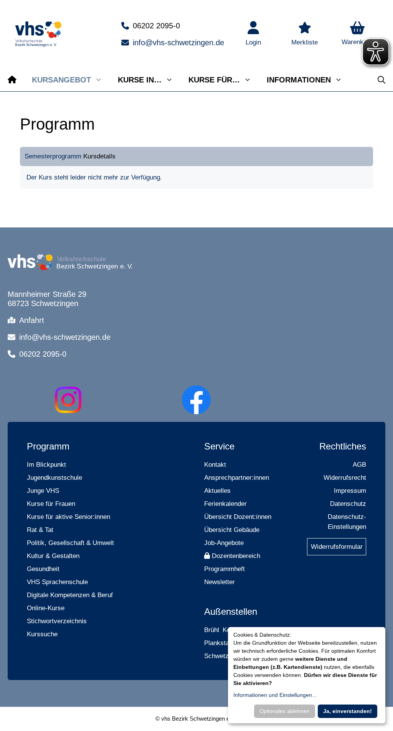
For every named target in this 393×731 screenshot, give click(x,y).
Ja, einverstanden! (347, 711)
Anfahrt (31, 320)
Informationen (299, 80)
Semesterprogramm (53, 156)
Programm (48, 446)
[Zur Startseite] (12, 79)
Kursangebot (61, 80)
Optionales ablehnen (284, 711)
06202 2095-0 (156, 25)
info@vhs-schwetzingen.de (178, 42)
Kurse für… (214, 80)
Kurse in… (140, 80)
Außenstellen (230, 611)
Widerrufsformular (337, 546)
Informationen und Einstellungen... (275, 695)
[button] (357, 34)
